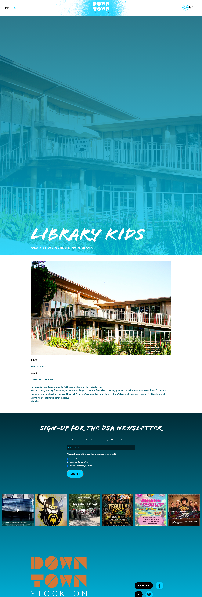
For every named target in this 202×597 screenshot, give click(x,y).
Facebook (144, 585)
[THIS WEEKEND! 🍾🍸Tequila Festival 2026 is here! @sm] (117, 510)
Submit (75, 473)
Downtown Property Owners (80, 465)
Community (64, 248)
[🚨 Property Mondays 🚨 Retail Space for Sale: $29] (18, 510)
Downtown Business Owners (80, 462)
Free (74, 248)
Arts (54, 248)
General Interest (75, 459)
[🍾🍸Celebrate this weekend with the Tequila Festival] (84, 510)
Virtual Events (85, 248)
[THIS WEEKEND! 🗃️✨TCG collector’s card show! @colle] (151, 510)
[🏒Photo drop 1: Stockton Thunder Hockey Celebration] (51, 510)
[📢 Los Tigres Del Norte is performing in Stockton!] (184, 510)
